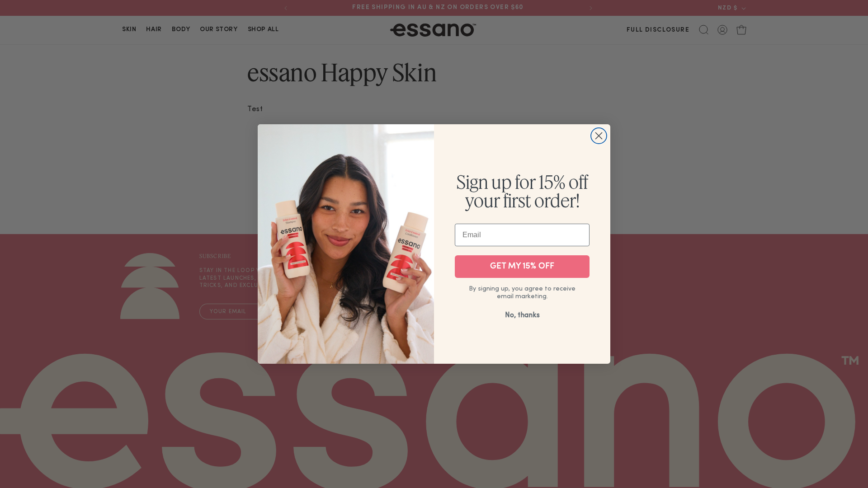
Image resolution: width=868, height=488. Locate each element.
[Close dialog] (599, 136)
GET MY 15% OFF (522, 266)
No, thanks (522, 315)
